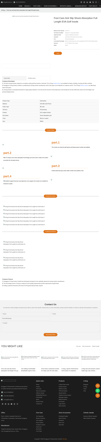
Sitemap (64, 439)
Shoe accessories (86, 346)
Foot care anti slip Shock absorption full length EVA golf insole (23, 10)
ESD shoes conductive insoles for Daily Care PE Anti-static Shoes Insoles (50, 370)
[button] (100, 6)
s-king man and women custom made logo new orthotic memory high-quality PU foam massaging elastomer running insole (90, 370)
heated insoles (57, 83)
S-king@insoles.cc (9, 399)
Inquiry (57, 53)
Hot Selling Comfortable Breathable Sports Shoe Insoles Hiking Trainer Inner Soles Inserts (29, 370)
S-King (3, 10)
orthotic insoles (84, 85)
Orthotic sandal (95, 346)
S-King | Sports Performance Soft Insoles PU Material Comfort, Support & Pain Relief (70, 370)
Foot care (78, 346)
